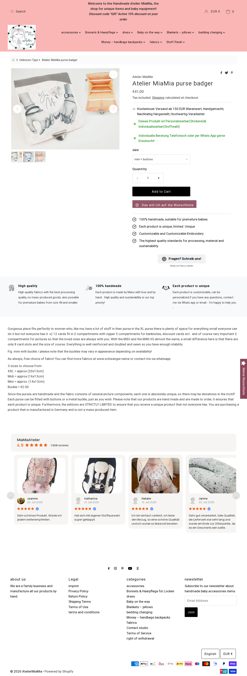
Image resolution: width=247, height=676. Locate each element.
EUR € (215, 11)
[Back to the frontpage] (14, 60)
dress (127, 32)
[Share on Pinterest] (232, 73)
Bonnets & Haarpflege (100, 32)
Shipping (158, 98)
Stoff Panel (175, 42)
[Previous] (17, 109)
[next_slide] (236, 496)
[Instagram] (115, 568)
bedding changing (211, 32)
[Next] (113, 109)
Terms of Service (139, 633)
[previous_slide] (11, 496)
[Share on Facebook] (222, 73)
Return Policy (78, 596)
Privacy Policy (78, 591)
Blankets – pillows (179, 32)
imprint (74, 586)
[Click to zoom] (113, 74)
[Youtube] (130, 568)
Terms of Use (78, 607)
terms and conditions (84, 612)
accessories (70, 32)
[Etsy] (138, 568)
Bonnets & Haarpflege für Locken (150, 591)
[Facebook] (109, 568)
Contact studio (137, 628)
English (210, 654)
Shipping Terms (80, 601)
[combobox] (46, 11)
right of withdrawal (140, 638)
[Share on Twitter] (227, 73)
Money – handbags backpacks (122, 42)
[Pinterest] (122, 568)
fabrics (155, 42)
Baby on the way (149, 32)
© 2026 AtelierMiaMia (26, 671)
